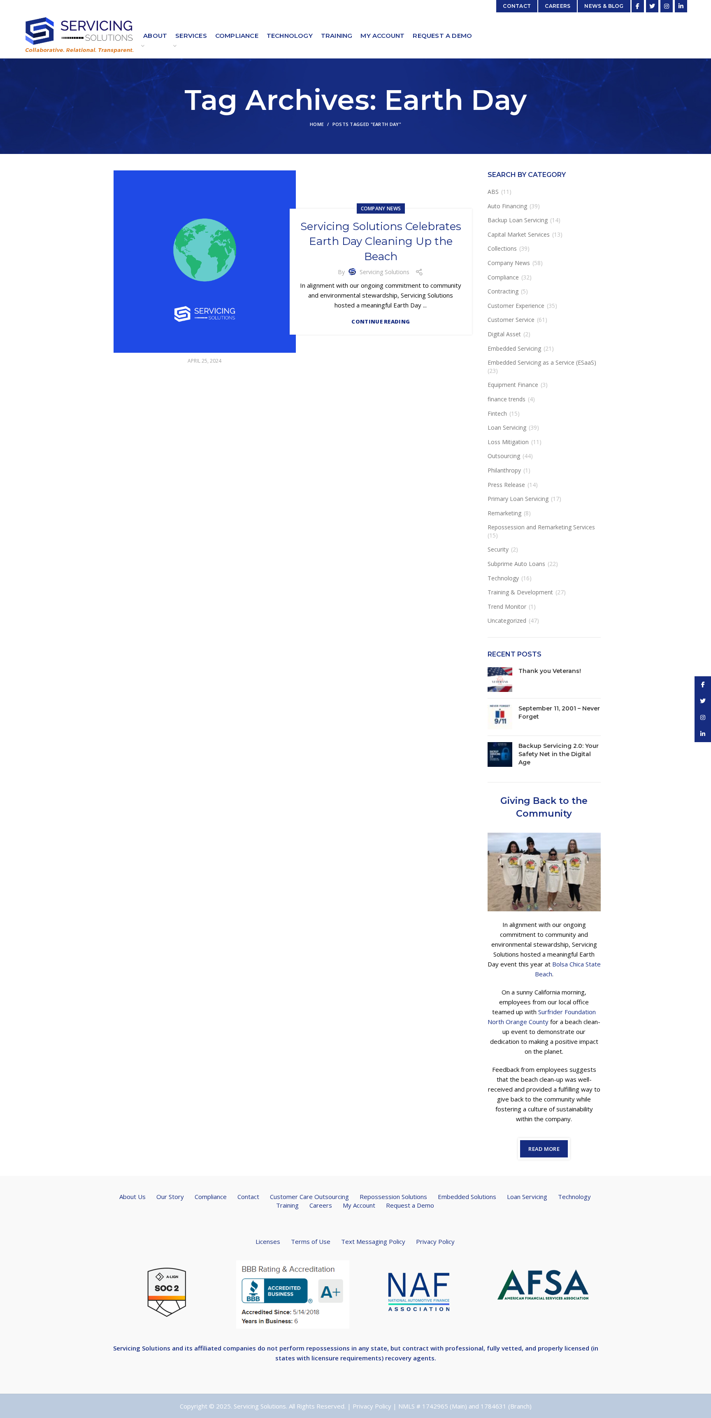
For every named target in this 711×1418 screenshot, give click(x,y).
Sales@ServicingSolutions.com (448, 6)
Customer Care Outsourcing (309, 1196)
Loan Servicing (507, 427)
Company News (381, 208)
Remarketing (504, 513)
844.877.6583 (235, 6)
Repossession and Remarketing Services (541, 527)
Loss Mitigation (508, 442)
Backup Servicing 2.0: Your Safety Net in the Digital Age (558, 754)
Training (287, 1205)
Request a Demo (410, 1205)
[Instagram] (666, 6)
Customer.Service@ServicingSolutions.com (154, 6)
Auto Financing (507, 206)
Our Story (170, 1196)
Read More (544, 1149)
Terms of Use (310, 1241)
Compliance (503, 277)
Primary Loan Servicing (518, 499)
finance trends (506, 399)
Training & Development (520, 592)
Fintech (497, 413)
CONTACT (517, 6)
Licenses (268, 1241)
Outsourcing (504, 456)
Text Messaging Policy (373, 1241)
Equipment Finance (513, 385)
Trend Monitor (507, 606)
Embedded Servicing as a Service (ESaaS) (542, 362)
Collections (502, 248)
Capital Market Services (519, 234)
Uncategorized (507, 620)
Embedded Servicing (514, 348)
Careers (320, 1205)
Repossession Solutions (393, 1196)
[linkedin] (681, 6)
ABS (493, 192)
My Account (359, 1205)
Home (317, 124)
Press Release (506, 485)
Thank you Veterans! (549, 671)
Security (498, 549)
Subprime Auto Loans (516, 564)
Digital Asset (504, 334)
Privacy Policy (435, 1241)
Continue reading (380, 321)
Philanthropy (504, 470)
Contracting (503, 291)
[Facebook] (638, 6)
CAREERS (557, 6)
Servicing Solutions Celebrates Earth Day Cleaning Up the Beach (380, 241)
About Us (132, 1196)
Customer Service (511, 320)
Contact (248, 1196)
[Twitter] (652, 6)
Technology (503, 578)
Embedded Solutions (467, 1196)
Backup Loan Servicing (518, 220)
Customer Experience (516, 306)
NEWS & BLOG (603, 6)
